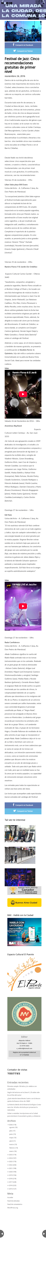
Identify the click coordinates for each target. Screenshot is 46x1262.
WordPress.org (12, 1208)
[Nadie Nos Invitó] (6, 4)
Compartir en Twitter (25, 51)
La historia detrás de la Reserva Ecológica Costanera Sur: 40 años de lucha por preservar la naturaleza (24, 1107)
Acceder (10, 1197)
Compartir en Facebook (24, 45)
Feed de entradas (13, 1201)
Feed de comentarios (14, 1204)
